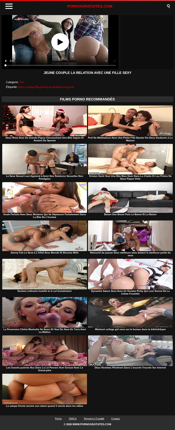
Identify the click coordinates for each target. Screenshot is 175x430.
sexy (65, 87)
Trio (21, 82)
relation (56, 87)
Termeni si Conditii (94, 418)
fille (37, 87)
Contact (115, 418)
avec (21, 87)
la (50, 87)
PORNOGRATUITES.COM (89, 6)
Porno (58, 418)
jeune (44, 87)
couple (29, 87)
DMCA (73, 418)
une (72, 87)
